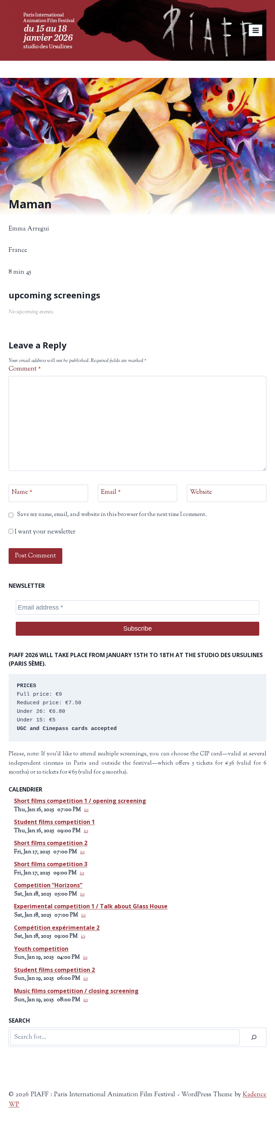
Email (111, 493)
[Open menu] (255, 30)
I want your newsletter (44, 532)
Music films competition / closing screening (76, 991)
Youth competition (41, 949)
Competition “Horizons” (48, 885)
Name (22, 493)
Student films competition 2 (54, 970)
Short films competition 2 (50, 843)
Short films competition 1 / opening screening (80, 801)
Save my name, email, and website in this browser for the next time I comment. (112, 515)
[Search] (254, 1037)
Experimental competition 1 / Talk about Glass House (91, 906)
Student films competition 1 (54, 822)
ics (86, 810)
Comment (25, 369)
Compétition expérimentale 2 (57, 928)
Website (201, 493)
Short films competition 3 (50, 864)
